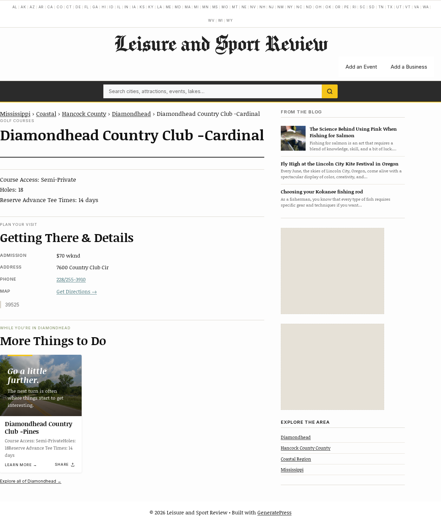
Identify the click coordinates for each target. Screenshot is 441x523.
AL (15, 7)
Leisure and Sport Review (220, 43)
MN (205, 7)
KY (151, 7)
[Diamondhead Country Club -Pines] (41, 385)
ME (169, 7)
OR (338, 7)
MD (178, 7)
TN (381, 7)
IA (134, 7)
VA (416, 7)
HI (104, 7)
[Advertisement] (332, 271)
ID (111, 7)
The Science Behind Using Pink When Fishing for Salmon (353, 132)
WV (211, 20)
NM (280, 7)
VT (408, 7)
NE (244, 7)
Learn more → (21, 464)
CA (50, 7)
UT (399, 7)
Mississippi (15, 113)
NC (299, 7)
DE (78, 7)
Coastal (46, 113)
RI (354, 7)
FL (86, 7)
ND (309, 7)
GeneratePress (274, 512)
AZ (32, 7)
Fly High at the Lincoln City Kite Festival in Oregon (340, 163)
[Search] (330, 91)
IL (119, 7)
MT (235, 7)
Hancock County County (305, 448)
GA (95, 7)
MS (215, 7)
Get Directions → (77, 291)
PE (346, 7)
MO (225, 7)
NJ (271, 7)
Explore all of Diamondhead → (30, 481)
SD (372, 7)
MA (188, 7)
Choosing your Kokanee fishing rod (322, 191)
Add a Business (409, 66)
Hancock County (84, 113)
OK (328, 7)
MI (196, 7)
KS (142, 7)
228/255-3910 (71, 279)
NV (253, 7)
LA (159, 7)
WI (220, 20)
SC (363, 7)
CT (69, 7)
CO (60, 7)
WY (229, 20)
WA (426, 7)
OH (318, 7)
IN (126, 7)
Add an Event (361, 66)
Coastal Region (296, 459)
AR (41, 7)
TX (390, 7)
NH (262, 7)
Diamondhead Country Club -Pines (38, 427)
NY (290, 7)
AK (23, 7)
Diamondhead (131, 113)
